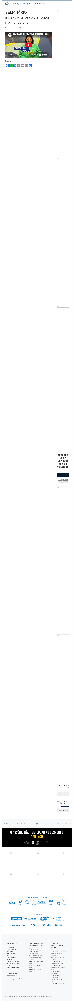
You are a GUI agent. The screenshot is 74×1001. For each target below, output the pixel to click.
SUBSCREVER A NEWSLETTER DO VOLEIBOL (63, 461)
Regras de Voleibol (57, 963)
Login (53, 981)
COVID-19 (54, 959)
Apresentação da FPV (13, 979)
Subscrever (61, 983)
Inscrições (59, 979)
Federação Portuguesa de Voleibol (21, 996)
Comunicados (55, 977)
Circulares (54, 973)
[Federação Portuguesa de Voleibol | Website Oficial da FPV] (7, 3)
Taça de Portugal (56, 953)
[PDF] (37, 951)
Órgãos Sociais (33, 949)
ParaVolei (54, 955)
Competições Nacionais (58, 951)
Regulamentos (33, 953)
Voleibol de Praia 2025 (58, 957)
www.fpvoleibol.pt (12, 975)
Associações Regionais (36, 955)
